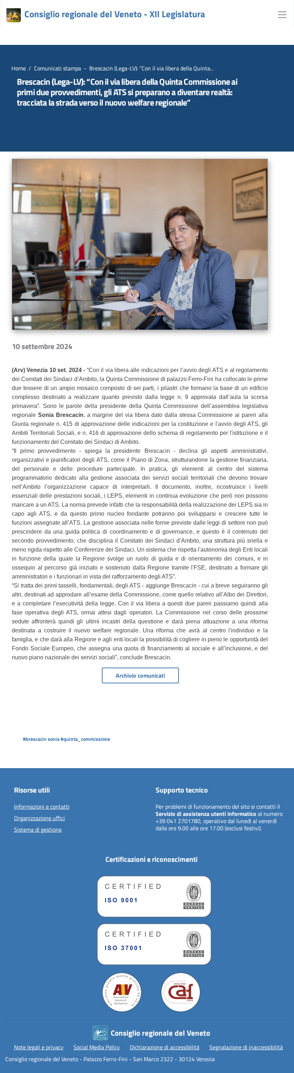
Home (18, 68)
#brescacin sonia (41, 739)
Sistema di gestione (38, 830)
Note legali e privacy (38, 1047)
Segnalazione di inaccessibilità (246, 1047)
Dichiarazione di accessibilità (164, 1047)
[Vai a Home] (13, 15)
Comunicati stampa (57, 68)
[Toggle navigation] (282, 14)
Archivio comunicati (140, 675)
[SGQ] (151, 894)
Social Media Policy (97, 1047)
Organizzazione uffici (39, 818)
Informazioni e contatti (42, 807)
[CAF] (181, 992)
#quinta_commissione (85, 739)
